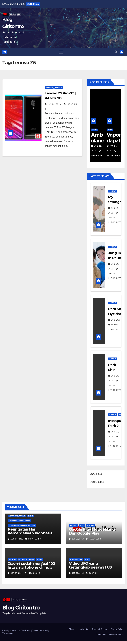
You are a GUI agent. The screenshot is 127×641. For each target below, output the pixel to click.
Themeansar (7, 633)
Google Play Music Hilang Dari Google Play (92, 531)
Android (49, 87)
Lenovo (58, 87)
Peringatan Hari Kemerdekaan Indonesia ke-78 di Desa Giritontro (30, 533)
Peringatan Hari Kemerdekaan (22, 525)
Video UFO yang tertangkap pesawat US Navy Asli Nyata (90, 567)
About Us (73, 629)
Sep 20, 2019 (78, 573)
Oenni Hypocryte (114, 220)
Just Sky (93, 573)
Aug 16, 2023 (17, 539)
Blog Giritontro (21, 607)
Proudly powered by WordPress (16, 630)
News (94, 130)
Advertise (84, 629)
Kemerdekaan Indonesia (19, 520)
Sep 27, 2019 (17, 573)
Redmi (31, 559)
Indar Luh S (34, 539)
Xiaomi (39, 559)
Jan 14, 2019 (117, 320)
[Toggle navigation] (61, 52)
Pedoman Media (116, 634)
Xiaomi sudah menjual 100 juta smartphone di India (31, 565)
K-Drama (112, 191)
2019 (93, 482)
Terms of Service (99, 629)
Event (30, 516)
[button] (116, 52)
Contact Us (101, 634)
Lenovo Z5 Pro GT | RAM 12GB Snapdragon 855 (60, 98)
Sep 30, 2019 (78, 539)
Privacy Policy (116, 629)
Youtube (90, 525)
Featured (22, 559)
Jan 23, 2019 (54, 104)
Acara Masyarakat (17, 516)
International (76, 559)
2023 (93, 473)
